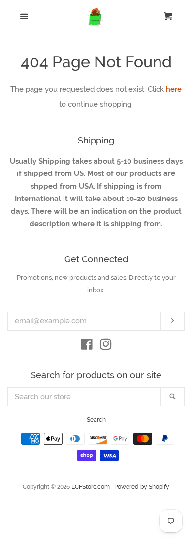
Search (96, 419)
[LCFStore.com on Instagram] (106, 346)
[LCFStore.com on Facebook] (87, 346)
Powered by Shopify (141, 487)
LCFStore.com (90, 487)
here (174, 89)
